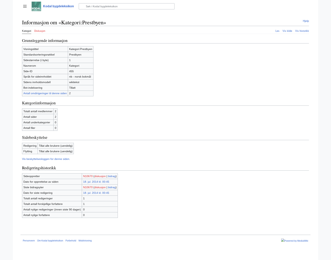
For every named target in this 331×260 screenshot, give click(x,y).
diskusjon (100, 176)
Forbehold (71, 240)
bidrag (112, 176)
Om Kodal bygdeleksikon (50, 240)
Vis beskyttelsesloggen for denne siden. (46, 158)
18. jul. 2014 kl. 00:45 (96, 181)
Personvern (29, 240)
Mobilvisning (85, 240)
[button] (24, 6)
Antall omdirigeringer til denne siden (45, 93)
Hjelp (306, 20)
